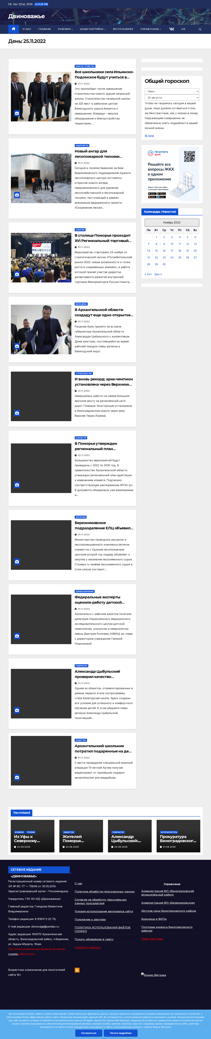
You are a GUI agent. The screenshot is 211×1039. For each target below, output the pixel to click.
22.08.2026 (23, 847)
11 (180, 244)
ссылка (13, 954)
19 (187, 250)
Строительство (84, 373)
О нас (27, 29)
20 (195, 250)
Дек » (158, 274)
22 (156, 257)
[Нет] (207, 1024)
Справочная (150, 29)
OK (183, 29)
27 (195, 257)
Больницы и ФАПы (154, 919)
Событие (80, 230)
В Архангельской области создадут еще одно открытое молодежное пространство (102, 315)
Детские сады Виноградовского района (168, 910)
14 (148, 250)
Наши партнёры (92, 29)
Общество (81, 740)
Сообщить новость (88, 947)
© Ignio (149, 135)
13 (195, 244)
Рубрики (64, 29)
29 (156, 264)
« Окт (148, 274)
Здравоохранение (85, 591)
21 (148, 257)
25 (179, 257)
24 (172, 257)
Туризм (31, 832)
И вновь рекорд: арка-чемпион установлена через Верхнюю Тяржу (104, 384)
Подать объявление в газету (94, 939)
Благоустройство (85, 66)
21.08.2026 (169, 847)
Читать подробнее (121, 1033)
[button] (200, 29)
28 (148, 264)
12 (187, 244)
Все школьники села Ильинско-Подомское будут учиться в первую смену (104, 77)
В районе (19, 832)
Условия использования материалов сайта (104, 911)
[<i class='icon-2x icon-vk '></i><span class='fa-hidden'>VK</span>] (171, 29)
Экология (81, 517)
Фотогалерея (123, 29)
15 (156, 250)
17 (172, 250)
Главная (44, 29)
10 (172, 244)
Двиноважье (26, 16)
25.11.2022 (84, 83)
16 (164, 250)
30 (164, 264)
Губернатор (81, 666)
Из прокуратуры (169, 832)
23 (164, 257)
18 (179, 250)
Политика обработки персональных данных (105, 891)
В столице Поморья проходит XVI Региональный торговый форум (102, 240)
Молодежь (81, 304)
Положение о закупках (90, 919)
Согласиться (88, 1033)
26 (187, 257)
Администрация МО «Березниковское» (168, 902)
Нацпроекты (82, 145)
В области (81, 438)
